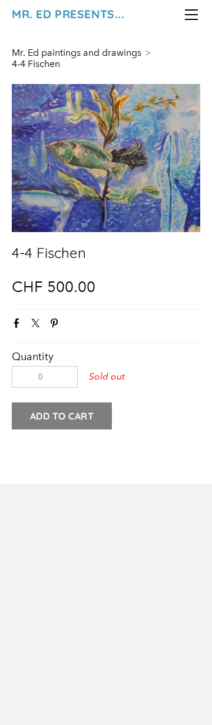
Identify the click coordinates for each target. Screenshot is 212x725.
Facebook (19, 325)
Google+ (75, 326)
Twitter (38, 325)
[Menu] (191, 14)
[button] (62, 415)
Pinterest (56, 325)
